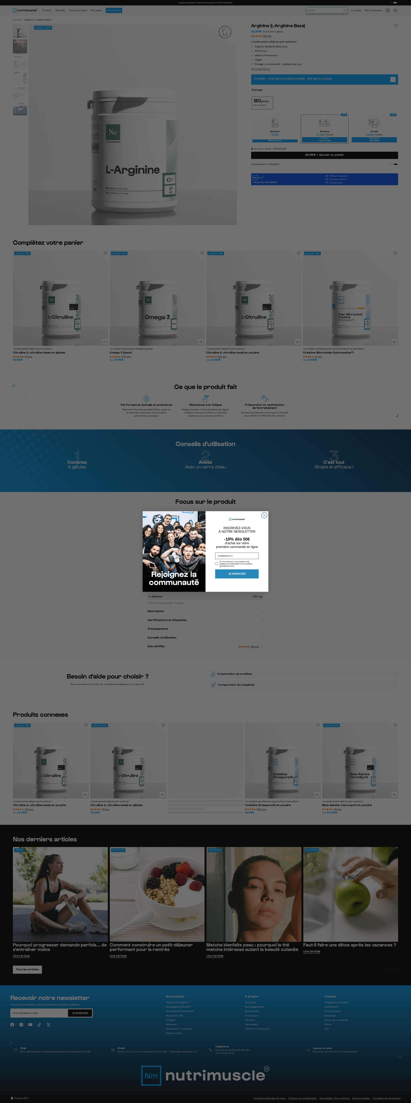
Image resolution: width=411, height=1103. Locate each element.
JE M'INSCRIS (237, 573)
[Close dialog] (264, 515)
